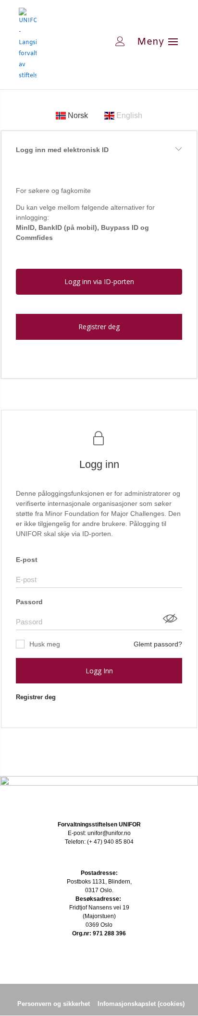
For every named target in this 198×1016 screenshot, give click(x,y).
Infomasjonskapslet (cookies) (141, 1003)
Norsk (78, 115)
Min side (89, 41)
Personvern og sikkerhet (53, 1003)
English (128, 115)
